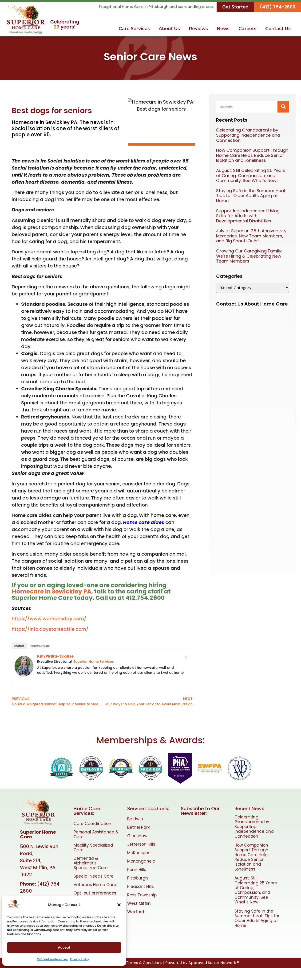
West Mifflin (139, 903)
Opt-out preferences (52, 959)
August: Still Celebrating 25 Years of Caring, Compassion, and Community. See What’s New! (250, 175)
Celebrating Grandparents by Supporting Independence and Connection (248, 135)
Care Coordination (92, 823)
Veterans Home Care (95, 884)
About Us (169, 28)
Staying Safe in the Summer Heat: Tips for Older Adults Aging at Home (251, 196)
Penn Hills (136, 869)
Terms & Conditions (144, 962)
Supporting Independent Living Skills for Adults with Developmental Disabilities (248, 216)
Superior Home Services (93, 661)
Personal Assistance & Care (96, 834)
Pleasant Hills (140, 886)
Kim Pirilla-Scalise (55, 656)
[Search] (283, 106)
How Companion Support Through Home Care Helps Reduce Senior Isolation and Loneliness (252, 155)
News (223, 28)
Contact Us (278, 28)
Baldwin (135, 819)
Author (19, 645)
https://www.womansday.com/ (49, 618)
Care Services (134, 28)
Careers (247, 28)
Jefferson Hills (141, 844)
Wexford (135, 912)
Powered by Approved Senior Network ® (202, 962)
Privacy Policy (79, 959)
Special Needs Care (94, 876)
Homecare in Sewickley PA (51, 591)
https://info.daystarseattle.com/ (50, 629)
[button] (119, 904)
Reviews (198, 28)
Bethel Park (138, 827)
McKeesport (139, 853)
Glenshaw (137, 836)
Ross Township (142, 895)
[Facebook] (187, 657)
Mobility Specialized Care (93, 847)
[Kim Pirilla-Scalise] (24, 674)
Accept (64, 947)
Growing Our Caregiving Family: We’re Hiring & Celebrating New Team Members (249, 256)
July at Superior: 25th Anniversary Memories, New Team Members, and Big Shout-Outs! (251, 236)
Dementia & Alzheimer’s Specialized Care (91, 863)
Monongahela (141, 861)
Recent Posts (40, 645)
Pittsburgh (137, 878)
